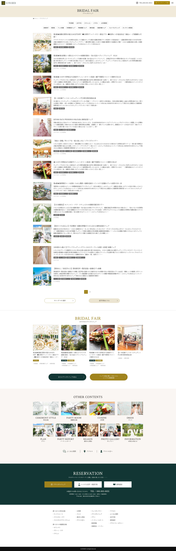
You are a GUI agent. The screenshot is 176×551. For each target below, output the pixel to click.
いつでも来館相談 (108, 377)
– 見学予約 (112, 517)
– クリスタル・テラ (58, 517)
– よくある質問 (113, 514)
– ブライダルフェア (96, 514)
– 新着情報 (93, 523)
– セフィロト (56, 527)
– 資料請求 (112, 520)
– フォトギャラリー (96, 511)
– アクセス (112, 511)
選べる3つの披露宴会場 (60, 524)
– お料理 (78, 511)
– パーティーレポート (96, 520)
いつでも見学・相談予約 (89, 484)
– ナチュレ (56, 533)
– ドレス (78, 514)
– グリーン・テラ (58, 530)
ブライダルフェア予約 (163, 2)
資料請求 (119, 484)
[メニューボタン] (172, 2)
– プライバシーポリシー (116, 523)
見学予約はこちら (104, 300)
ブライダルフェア (59, 484)
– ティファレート (58, 514)
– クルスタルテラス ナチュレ (61, 520)
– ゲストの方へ (80, 520)
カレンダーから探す (60, 300)
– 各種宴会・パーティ (96, 526)
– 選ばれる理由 (80, 517)
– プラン (92, 517)
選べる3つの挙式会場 (59, 511)
